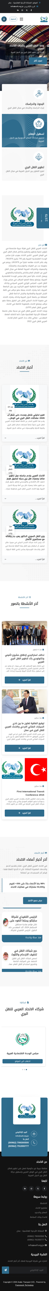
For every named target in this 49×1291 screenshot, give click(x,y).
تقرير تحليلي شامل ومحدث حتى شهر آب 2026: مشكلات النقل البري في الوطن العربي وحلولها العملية (26, 416)
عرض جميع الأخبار (35, 900)
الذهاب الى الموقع (24, 1061)
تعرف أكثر (38, 61)
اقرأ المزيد (26, 680)
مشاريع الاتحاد (41, 1208)
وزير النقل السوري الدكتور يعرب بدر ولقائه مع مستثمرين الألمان (25, 538)
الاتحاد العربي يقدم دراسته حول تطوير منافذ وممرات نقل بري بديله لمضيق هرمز (26, 477)
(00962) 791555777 (18, 1146)
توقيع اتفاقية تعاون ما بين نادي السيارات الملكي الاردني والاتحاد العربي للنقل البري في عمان (24, 726)
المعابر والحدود (41, 1212)
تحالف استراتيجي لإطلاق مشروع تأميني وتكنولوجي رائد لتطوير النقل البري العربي (24, 658)
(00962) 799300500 (18, 1142)
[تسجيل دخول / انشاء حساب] (4, 19)
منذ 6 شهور (37, 649)
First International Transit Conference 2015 (30, 793)
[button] (24, 413)
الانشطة (43, 1203)
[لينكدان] (18, 10)
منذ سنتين (38, 718)
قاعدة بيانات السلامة (38, 1217)
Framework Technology (24, 1285)
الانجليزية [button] (13, 19)
